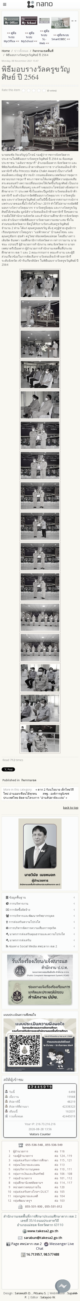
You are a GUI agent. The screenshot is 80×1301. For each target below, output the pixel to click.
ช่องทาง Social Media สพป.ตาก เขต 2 (32, 946)
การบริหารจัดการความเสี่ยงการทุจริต (32, 928)
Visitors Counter (40, 1134)
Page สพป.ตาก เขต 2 (26, 1244)
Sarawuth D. (23, 1293)
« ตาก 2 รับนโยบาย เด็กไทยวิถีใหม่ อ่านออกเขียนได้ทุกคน (38, 791)
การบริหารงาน (18, 903)
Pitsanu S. (40, 1293)
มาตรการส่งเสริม (20, 940)
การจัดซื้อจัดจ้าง (19, 910)
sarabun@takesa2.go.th (43, 1237)
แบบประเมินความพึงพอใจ (19, 1015)
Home (6, 51)
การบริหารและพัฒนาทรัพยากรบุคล (31, 916)
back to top (70, 808)
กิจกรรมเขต (28, 780)
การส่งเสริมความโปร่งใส (24, 922)
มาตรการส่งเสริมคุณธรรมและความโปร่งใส (37, 934)
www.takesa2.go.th (42, 1231)
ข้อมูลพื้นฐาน (17, 897)
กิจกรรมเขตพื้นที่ (43, 51)
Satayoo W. (48, 1297)
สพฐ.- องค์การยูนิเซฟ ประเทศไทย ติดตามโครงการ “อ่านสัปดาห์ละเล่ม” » (36, 796)
